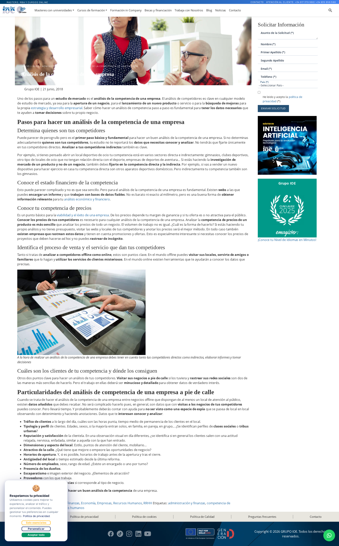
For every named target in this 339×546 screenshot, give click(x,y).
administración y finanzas (186, 503)
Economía (88, 503)
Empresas (104, 503)
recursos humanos (70, 508)
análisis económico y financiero (87, 199)
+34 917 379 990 (304, 2)
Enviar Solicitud (273, 108)
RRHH (147, 503)
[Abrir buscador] (330, 10)
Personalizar (36, 528)
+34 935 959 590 (326, 2)
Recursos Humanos (127, 503)
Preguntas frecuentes (262, 517)
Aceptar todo (36, 534)
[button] (329, 535)
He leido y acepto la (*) (282, 99)
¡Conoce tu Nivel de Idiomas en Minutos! (287, 240)
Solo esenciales (36, 522)
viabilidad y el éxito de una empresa (83, 215)
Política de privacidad (84, 517)
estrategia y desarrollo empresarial (56, 108)
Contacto (257, 2)
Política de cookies (144, 517)
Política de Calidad (202, 517)
